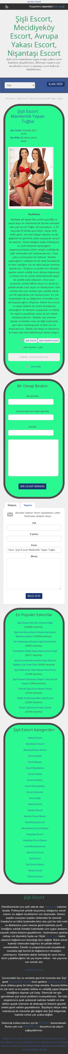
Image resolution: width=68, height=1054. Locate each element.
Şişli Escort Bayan (35, 864)
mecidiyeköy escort (11, 1042)
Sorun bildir (36, 366)
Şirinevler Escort (35, 852)
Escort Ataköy (35, 756)
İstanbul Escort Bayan (35, 816)
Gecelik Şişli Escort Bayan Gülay (35, 688)
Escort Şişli (35, 798)
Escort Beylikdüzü (35, 768)
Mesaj (34, 556)
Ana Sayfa (10, 98)
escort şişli (52, 936)
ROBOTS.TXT (31, 1026)
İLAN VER (56, 84)
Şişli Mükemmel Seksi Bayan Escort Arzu (35, 670)
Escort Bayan (35, 762)
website (32, 426)
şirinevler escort (31, 1042)
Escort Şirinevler (35, 792)
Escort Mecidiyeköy (35, 786)
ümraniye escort (38, 1049)
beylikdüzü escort (34, 970)
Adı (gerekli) (32, 396)
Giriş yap (58, 6)
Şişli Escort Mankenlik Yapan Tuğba (28, 116)
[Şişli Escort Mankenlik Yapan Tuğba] (30, 177)
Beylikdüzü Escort (35, 744)
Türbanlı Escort (35, 876)
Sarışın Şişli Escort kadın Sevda (35, 707)
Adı (34, 523)
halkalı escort (9, 1038)
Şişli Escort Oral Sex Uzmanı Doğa (35, 623)
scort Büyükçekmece (35, 846)
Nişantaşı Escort (35, 834)
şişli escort (31, 340)
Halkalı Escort (35, 804)
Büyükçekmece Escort (35, 750)
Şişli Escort (22, 98)
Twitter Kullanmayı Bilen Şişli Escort (35, 698)
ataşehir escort (49, 1045)
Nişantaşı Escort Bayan (35, 840)
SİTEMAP (44, 1023)
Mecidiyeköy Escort (35, 822)
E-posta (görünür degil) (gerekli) (32, 411)
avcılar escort (34, 1)
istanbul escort (32, 1045)
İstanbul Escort (34, 810)
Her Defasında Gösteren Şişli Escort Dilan (35, 641)
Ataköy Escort (35, 738)
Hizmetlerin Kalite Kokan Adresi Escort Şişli (35, 651)
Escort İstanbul (34, 780)
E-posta (34, 534)
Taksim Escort (35, 870)
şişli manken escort (49, 340)
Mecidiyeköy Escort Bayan (35, 828)
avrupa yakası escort (54, 1038)
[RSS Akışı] (6, 6)
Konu (34, 545)
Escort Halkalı (35, 774)
